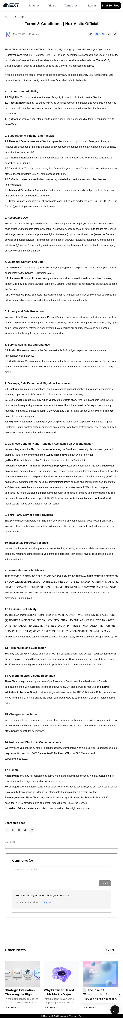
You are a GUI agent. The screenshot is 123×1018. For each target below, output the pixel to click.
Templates (71, 5)
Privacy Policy (55, 317)
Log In (92, 5)
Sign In (47, 902)
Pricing (52, 5)
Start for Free (110, 5)
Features (34, 5)
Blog (7, 17)
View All (110, 950)
